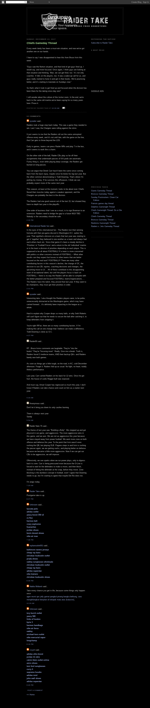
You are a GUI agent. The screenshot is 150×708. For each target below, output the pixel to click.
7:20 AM (30, 485)
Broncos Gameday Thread (102, 194)
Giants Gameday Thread (101, 191)
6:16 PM (30, 644)
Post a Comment (35, 690)
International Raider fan (39, 226)
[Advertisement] (100, 139)
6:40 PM (30, 685)
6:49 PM (30, 581)
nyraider (33, 121)
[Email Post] (63, 108)
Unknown (33, 505)
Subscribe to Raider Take (101, 43)
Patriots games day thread (102, 203)
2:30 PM (30, 220)
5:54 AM (30, 420)
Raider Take (35, 491)
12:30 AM (30, 603)
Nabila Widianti (36, 586)
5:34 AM (30, 398)
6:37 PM (30, 499)
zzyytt (32, 650)
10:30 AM (55, 108)
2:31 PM (30, 288)
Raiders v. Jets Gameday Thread (105, 226)
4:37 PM (30, 335)
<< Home (31, 694)
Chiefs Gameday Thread (101, 216)
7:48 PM (30, 540)
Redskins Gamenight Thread (103, 223)
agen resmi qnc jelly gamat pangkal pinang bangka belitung (52, 596)
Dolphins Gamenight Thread (103, 207)
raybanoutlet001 (36, 545)
